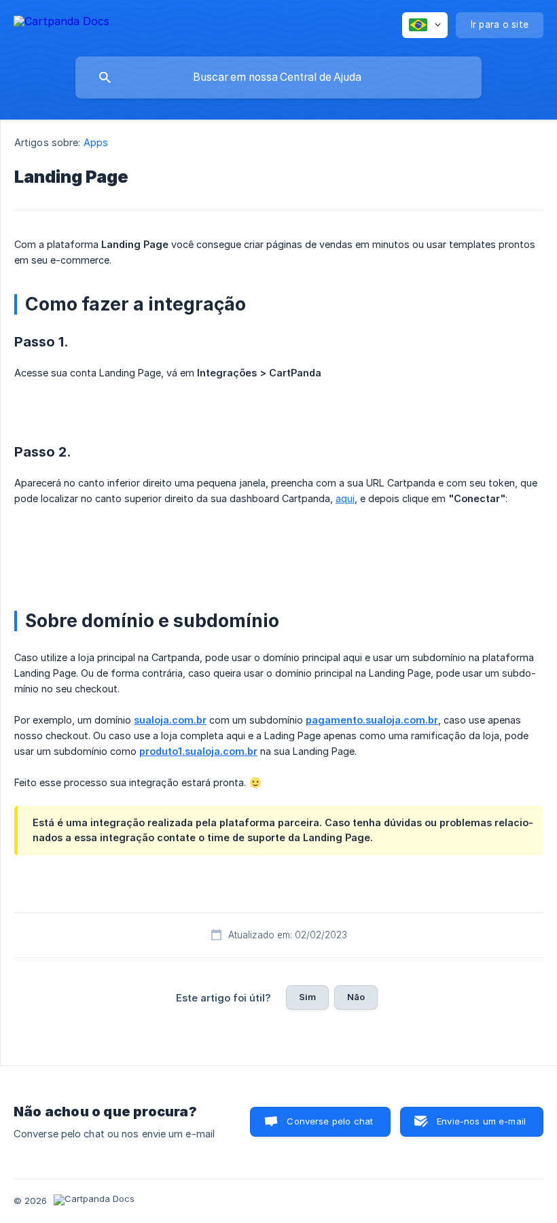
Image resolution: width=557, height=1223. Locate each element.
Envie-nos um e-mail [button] (481, 1121)
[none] (61, 23)
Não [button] (356, 996)
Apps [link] (96, 142)
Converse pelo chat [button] (330, 1121)
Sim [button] (307, 996)
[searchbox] (278, 77)
